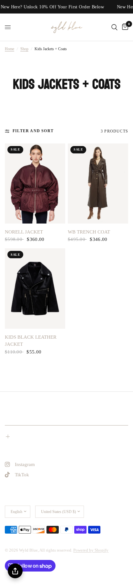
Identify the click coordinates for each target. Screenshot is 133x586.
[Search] (114, 27)
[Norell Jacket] (35, 183)
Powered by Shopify (90, 550)
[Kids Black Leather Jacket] (35, 288)
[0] (124, 27)
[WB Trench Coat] (98, 183)
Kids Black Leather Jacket (30, 340)
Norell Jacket (24, 231)
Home (9, 49)
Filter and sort (33, 131)
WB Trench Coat (89, 231)
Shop (24, 49)
